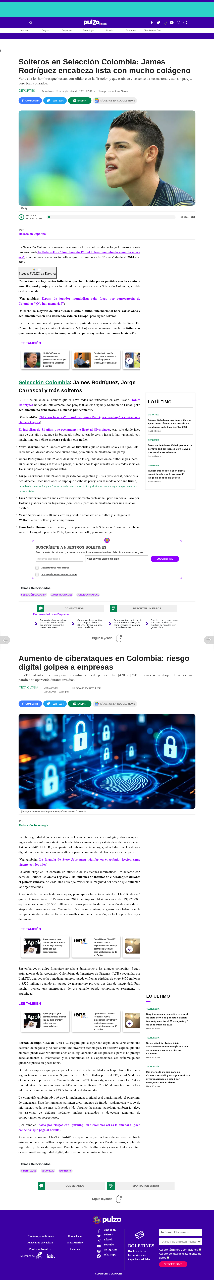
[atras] (129, 361)
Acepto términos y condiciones (55, 568)
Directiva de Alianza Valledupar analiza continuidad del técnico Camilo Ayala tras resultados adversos (170, 449)
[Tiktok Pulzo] (165, 24)
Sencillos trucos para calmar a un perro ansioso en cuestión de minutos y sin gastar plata (164, 623)
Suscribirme (173, 1264)
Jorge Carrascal (88, 595)
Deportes (67, 30)
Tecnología (88, 30)
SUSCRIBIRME (165, 558)
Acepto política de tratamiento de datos (59, 574)
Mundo (109, 30)
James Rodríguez (61, 595)
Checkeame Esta (152, 30)
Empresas (65, 1171)
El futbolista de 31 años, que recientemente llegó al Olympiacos (64, 429)
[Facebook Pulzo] (152, 24)
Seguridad (47, 1171)
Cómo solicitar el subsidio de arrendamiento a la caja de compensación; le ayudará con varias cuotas (128, 623)
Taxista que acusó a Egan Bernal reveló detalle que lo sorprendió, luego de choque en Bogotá (166, 474)
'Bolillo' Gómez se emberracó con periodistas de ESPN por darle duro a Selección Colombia (54, 359)
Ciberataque (28, 1171)
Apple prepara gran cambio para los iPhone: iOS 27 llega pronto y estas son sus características (54, 945)
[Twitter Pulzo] (158, 24)
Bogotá (45, 30)
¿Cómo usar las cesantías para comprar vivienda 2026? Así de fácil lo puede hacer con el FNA (89, 623)
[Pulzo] (95, 23)
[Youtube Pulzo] (172, 24)
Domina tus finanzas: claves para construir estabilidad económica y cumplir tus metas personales (53, 623)
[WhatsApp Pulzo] (185, 24)
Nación (24, 30)
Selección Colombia (44, 382)
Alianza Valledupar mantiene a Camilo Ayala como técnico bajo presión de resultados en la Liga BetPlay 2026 (169, 423)
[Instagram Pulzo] (179, 24)
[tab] (70, 608)
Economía (131, 30)
